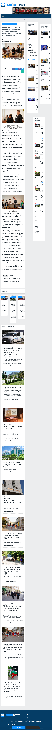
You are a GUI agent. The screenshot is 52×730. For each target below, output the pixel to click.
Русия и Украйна (31, 59)
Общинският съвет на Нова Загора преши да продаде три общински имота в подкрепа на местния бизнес (22, 308)
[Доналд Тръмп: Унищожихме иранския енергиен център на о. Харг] (44, 61)
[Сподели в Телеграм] (22, 69)
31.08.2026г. (31, 60)
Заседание (5, 281)
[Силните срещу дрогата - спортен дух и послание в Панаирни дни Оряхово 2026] (13, 558)
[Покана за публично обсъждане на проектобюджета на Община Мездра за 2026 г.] (13, 487)
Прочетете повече (8, 365)
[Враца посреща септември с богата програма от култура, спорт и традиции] (13, 377)
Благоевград (42, 199)
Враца (9, 19)
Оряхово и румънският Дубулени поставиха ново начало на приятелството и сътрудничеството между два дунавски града (12, 606)
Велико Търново (12, 297)
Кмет (4, 284)
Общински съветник (14, 281)
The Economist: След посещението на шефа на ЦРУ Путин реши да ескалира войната (32, 44)
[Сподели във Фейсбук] (13, 69)
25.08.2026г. (35, 220)
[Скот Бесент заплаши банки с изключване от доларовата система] (44, 47)
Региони (6, 19)
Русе (41, 167)
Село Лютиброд (11, 284)
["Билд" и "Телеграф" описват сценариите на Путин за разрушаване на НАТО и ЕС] (31, 66)
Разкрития (38, 74)
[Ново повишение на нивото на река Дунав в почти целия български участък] (37, 157)
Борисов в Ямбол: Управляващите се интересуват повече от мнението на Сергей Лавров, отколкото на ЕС (35, 228)
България (38, 84)
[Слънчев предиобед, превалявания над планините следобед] (31, 78)
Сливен (20, 297)
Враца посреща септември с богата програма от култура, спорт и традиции (12, 389)
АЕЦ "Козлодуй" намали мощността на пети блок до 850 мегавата (12, 464)
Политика (38, 109)
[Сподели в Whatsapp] (22, 71)
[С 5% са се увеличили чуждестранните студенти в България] (37, 145)
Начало (2, 19)
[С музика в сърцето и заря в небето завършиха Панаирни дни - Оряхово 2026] (13, 524)
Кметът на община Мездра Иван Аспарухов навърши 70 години (4, 307)
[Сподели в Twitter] (16, 69)
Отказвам (32, 727)
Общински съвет (7, 278)
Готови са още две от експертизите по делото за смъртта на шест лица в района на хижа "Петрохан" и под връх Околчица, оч (12, 351)
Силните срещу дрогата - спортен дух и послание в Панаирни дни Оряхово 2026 (12, 570)
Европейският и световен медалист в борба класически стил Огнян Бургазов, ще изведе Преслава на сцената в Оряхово (12, 687)
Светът (37, 95)
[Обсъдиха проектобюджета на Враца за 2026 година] (13, 415)
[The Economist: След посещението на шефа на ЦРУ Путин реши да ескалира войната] (32, 32)
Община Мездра (13, 275)
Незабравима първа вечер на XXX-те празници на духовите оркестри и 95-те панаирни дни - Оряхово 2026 (12, 647)
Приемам (18, 727)
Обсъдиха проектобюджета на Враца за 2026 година (12, 426)
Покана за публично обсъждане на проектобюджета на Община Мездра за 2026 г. (12, 499)
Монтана (42, 138)
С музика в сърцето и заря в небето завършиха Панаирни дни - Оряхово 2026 (12, 536)
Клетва (18, 284)
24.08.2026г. (35, 236)
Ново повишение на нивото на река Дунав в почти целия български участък (42, 161)
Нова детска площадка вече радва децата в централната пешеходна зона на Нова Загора (43, 177)
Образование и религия (42, 150)
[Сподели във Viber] (19, 69)
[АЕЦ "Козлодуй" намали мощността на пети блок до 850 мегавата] (13, 452)
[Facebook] (45, 1)
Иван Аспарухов (16, 278)
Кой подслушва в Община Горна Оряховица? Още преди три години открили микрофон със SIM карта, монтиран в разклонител (13, 310)
